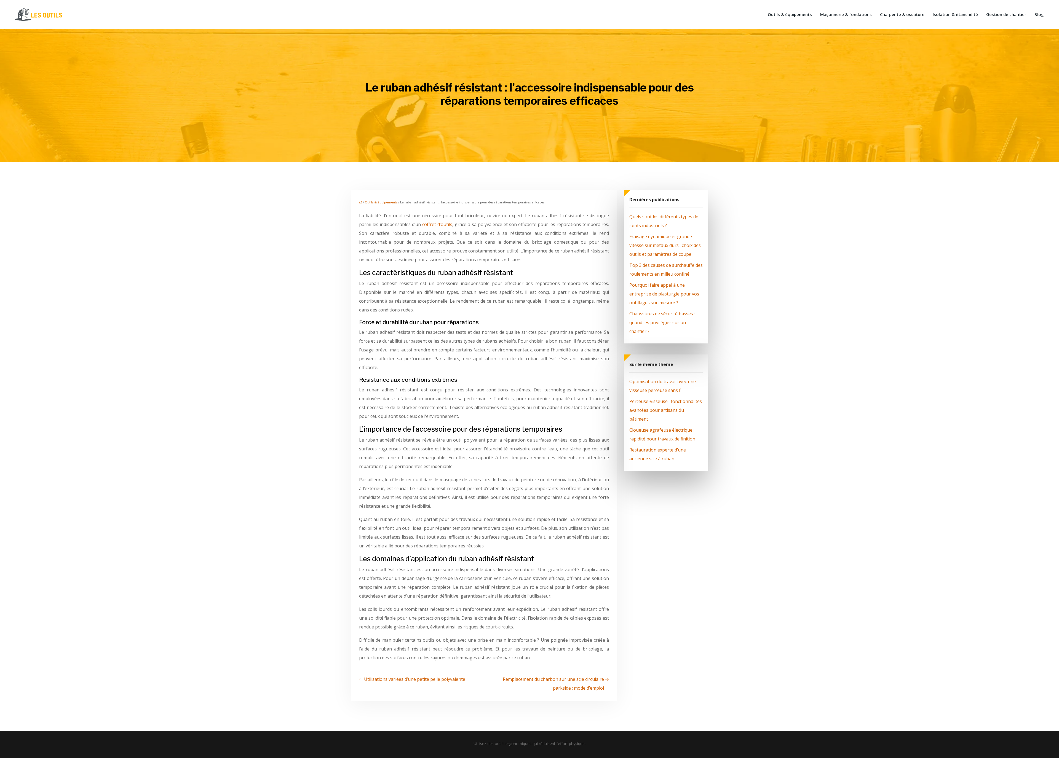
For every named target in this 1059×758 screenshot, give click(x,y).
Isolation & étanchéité (955, 14)
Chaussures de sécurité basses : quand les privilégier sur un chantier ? (662, 322)
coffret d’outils (437, 224)
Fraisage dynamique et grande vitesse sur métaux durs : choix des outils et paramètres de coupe (665, 245)
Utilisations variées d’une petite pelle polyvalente (414, 679)
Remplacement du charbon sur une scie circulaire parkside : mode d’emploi (553, 683)
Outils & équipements (790, 14)
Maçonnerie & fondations (846, 14)
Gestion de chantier (1006, 14)
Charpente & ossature (902, 14)
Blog (1039, 14)
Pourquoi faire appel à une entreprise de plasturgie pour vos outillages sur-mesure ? (664, 294)
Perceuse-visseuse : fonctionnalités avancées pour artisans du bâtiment (665, 410)
